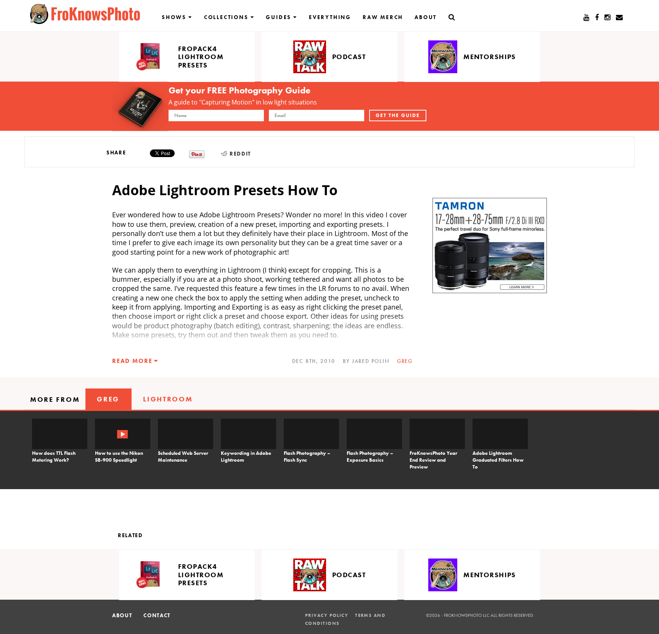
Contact (156, 615)
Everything (330, 17)
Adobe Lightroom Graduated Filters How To (498, 460)
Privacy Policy (326, 615)
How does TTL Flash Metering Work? (54, 456)
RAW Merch (383, 17)
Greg (405, 361)
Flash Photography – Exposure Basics (370, 456)
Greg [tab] (108, 399)
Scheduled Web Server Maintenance (183, 456)
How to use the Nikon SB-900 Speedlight (119, 456)
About (426, 17)
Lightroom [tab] (168, 399)
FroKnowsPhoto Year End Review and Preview (433, 460)
